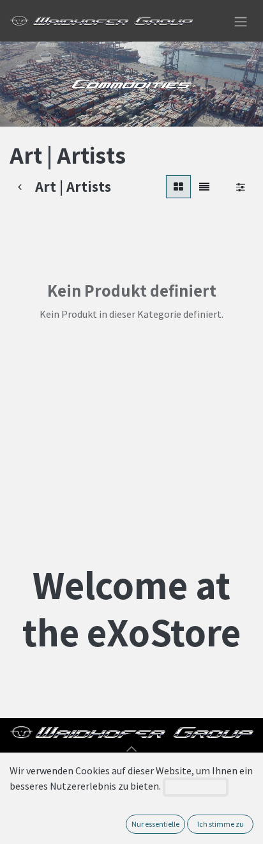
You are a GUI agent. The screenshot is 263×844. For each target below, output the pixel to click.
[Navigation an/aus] (240, 20)
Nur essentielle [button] (155, 824)
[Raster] (178, 187)
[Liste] (204, 187)
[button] (131, 748)
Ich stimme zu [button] (220, 824)
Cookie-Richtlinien (195, 787)
